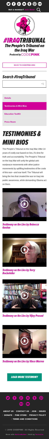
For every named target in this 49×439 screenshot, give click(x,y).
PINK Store (21, 415)
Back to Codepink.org (24, 65)
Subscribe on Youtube (24, 4)
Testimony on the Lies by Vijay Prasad (22, 316)
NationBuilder (21, 434)
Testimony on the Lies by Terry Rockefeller (18, 271)
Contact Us (22, 411)
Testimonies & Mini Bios (15, 106)
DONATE (8, 415)
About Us (8, 411)
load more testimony (24, 377)
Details (7, 98)
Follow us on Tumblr (29, 4)
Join (34, 411)
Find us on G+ (19, 4)
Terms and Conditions (25, 419)
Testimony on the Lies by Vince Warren (23, 361)
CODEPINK (30, 54)
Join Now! (30, 9)
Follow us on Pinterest (35, 4)
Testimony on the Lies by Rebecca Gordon (20, 226)
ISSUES (42, 411)
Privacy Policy (37, 415)
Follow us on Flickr (40, 4)
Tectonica (39, 434)
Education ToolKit (12, 114)
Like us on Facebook (14, 4)
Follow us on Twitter (8, 4)
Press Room (10, 122)
